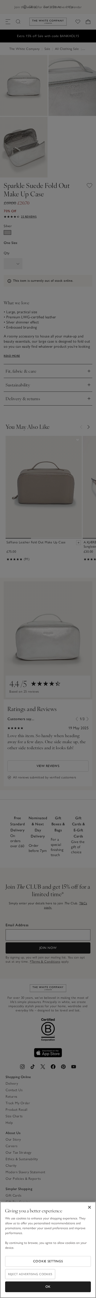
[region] (48, 1250)
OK (48, 1287)
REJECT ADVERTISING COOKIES (30, 1274)
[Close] (89, 1207)
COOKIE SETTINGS (48, 1261)
